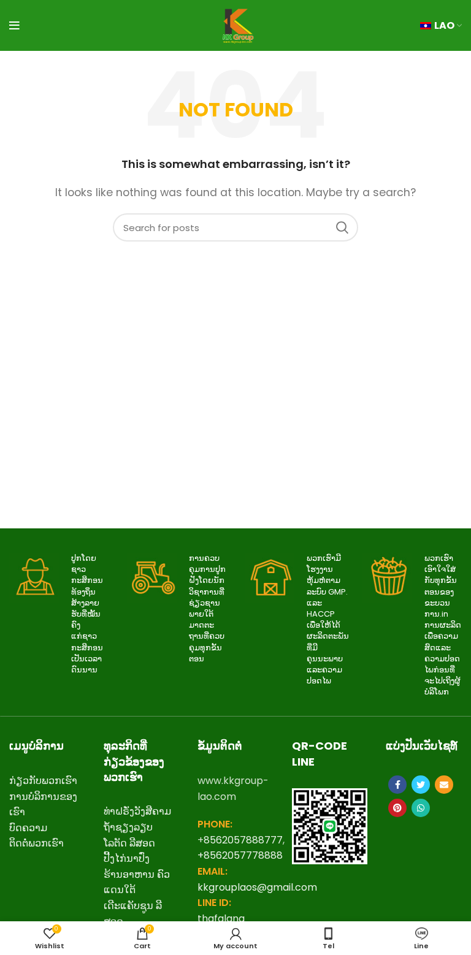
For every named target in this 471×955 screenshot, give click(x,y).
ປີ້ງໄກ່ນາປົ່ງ (127, 858)
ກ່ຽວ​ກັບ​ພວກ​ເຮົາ (43, 781)
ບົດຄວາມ (28, 828)
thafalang (221, 918)
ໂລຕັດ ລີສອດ (129, 843)
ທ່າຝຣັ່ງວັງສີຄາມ (137, 811)
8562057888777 (243, 840)
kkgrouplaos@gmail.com (257, 887)
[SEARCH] (341, 227)
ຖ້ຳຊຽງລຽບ (128, 827)
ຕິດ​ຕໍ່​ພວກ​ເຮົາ (36, 843)
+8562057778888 (240, 855)
